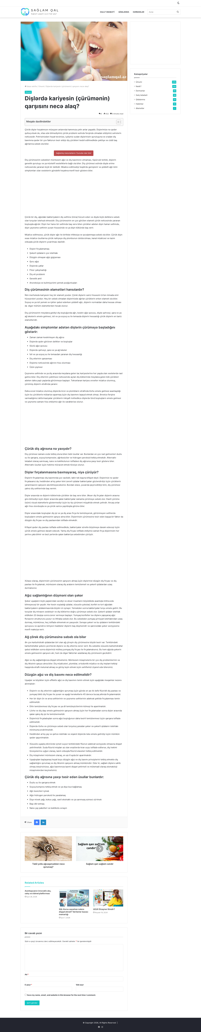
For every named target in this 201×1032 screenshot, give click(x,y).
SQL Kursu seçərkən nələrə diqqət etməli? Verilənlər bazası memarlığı (73, 912)
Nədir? (138, 86)
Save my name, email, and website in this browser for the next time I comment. (61, 995)
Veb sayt (80, 985)
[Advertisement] (74, 195)
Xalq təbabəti (107, 12)
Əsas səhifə (31, 86)
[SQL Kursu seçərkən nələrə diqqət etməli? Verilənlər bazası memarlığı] (74, 897)
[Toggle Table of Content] (117, 122)
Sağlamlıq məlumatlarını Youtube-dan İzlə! (73, 153)
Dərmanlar (138, 12)
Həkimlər (139, 104)
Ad (27, 974)
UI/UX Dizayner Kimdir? (104, 909)
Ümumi (41, 86)
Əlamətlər (140, 108)
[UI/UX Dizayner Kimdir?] (108, 897)
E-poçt (28, 985)
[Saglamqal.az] (39, 12)
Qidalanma (123, 12)
